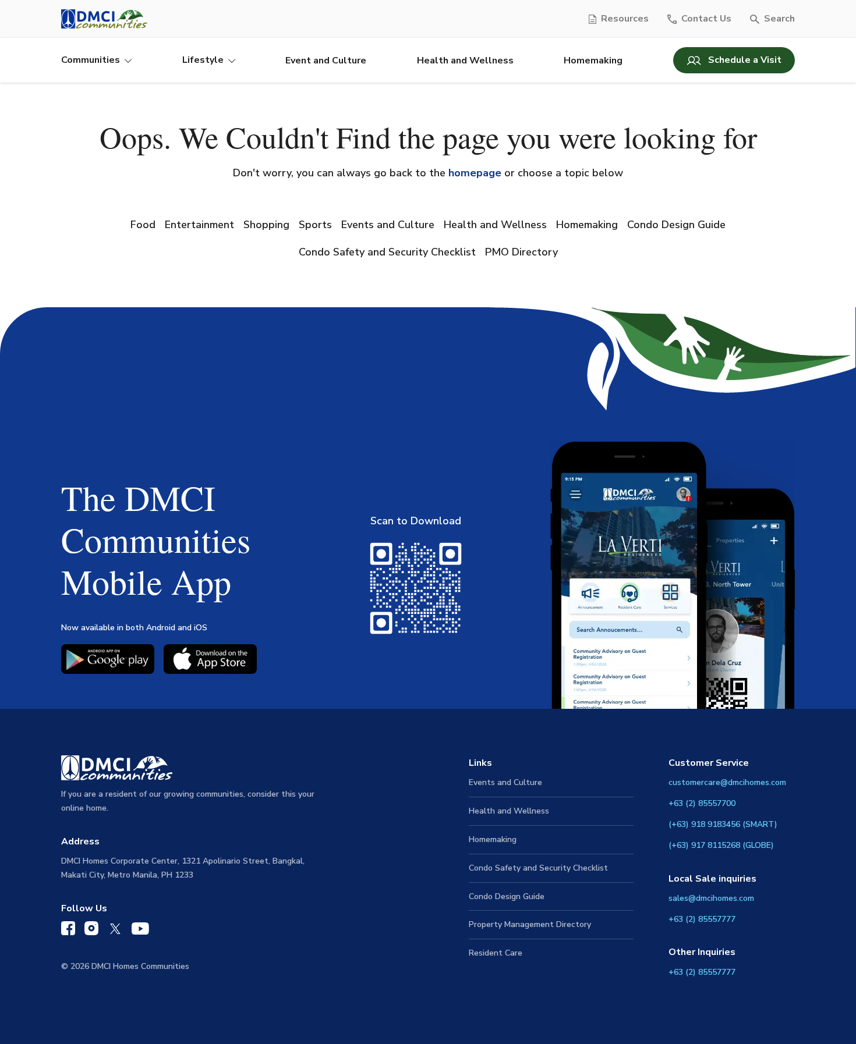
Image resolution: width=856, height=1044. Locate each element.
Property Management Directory (530, 924)
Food (142, 225)
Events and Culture (387, 225)
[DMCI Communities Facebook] (68, 931)
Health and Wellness (465, 60)
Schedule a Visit (744, 60)
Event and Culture (325, 60)
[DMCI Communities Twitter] (115, 931)
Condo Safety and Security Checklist (387, 252)
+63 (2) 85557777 (701, 919)
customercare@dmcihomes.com (727, 782)
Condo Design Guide (676, 225)
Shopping (266, 225)
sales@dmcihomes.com (711, 898)
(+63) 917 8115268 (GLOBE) (721, 845)
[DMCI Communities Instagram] (91, 931)
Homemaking (593, 60)
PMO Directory (521, 252)
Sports (315, 225)
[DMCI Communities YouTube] (140, 931)
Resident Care (495, 952)
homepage (474, 173)
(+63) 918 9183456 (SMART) (722, 824)
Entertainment (199, 225)
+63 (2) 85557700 (701, 803)
